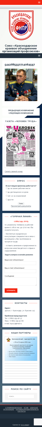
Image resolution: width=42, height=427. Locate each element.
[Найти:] (21, 396)
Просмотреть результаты (21, 206)
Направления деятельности (27, 409)
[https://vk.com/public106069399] (8, 7)
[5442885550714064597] (21, 100)
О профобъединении (13, 407)
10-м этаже (25, 425)
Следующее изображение (21, 113)
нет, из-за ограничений (17, 196)
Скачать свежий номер (14, 171)
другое (10, 200)
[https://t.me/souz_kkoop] (4, 7)
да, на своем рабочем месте (19, 188)
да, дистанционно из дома (18, 192)
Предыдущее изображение (21, 110)
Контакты (22, 411)
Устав (26, 407)
